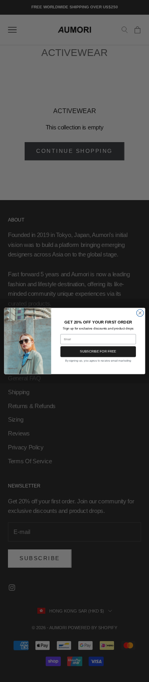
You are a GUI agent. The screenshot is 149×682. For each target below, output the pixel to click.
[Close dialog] (139, 312)
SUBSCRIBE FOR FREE (98, 351)
